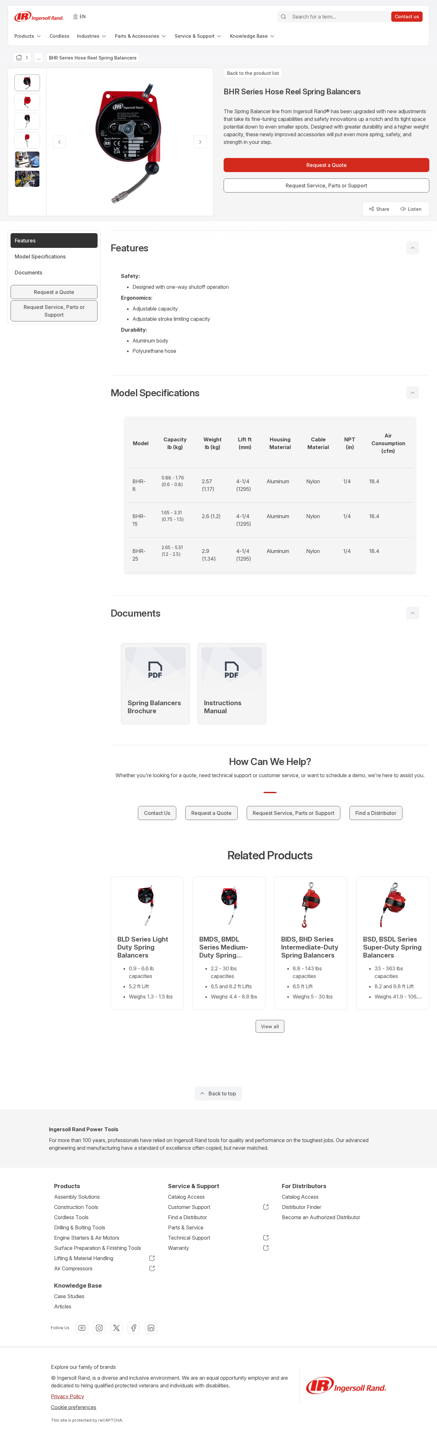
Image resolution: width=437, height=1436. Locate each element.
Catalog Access (186, 1197)
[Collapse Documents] (412, 613)
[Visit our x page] (116, 1328)
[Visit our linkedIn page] (151, 1328)
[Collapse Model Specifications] (412, 392)
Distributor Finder (301, 1207)
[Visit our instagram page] (99, 1328)
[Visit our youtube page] (82, 1328)
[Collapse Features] (412, 247)
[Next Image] (200, 142)
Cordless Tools (71, 1217)
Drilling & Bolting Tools (79, 1227)
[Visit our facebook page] (134, 1328)
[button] (270, 248)
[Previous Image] (59, 142)
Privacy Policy (67, 1396)
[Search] (283, 16)
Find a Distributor (187, 1217)
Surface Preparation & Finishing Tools (97, 1248)
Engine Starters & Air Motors (86, 1238)
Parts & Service (185, 1227)
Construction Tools (76, 1207)
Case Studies (69, 1296)
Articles (62, 1306)
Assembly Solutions (77, 1197)
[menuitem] (28, 36)
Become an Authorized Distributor (321, 1217)
